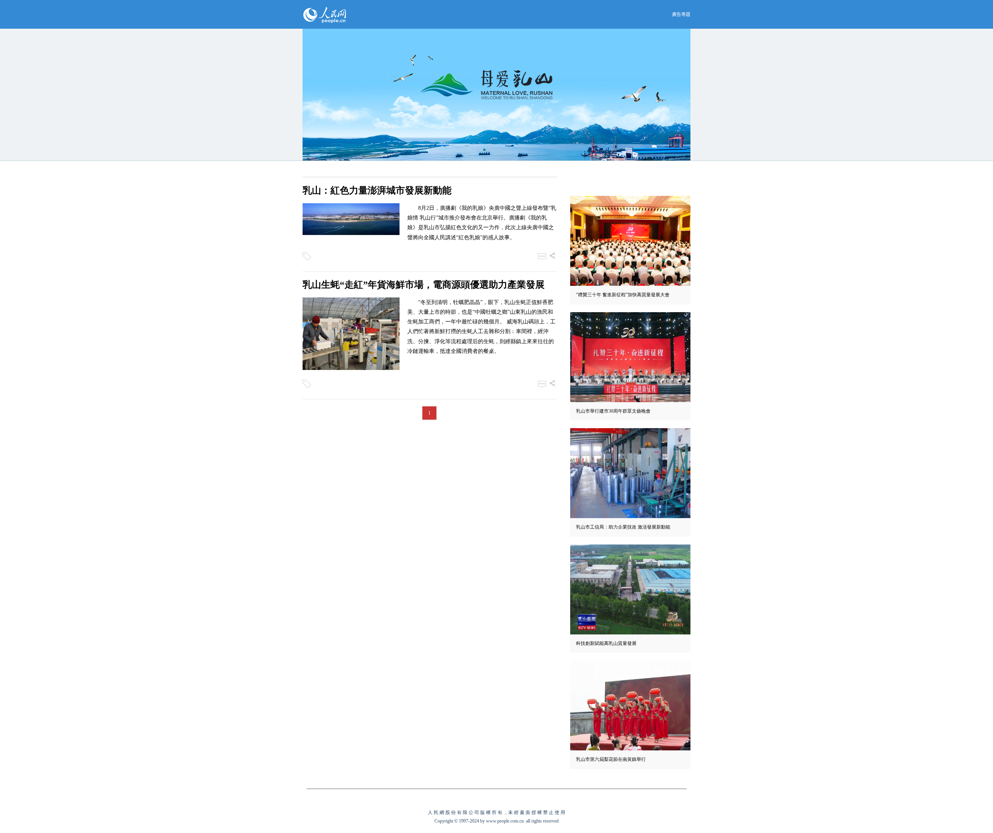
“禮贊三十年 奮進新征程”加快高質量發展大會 (622, 294)
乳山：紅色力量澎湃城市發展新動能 (377, 190)
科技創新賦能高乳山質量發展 (606, 643)
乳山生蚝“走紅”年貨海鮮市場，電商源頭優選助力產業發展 (424, 285)
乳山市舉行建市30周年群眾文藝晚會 (613, 411)
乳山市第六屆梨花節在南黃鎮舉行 (611, 759)
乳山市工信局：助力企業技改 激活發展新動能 (623, 527)
